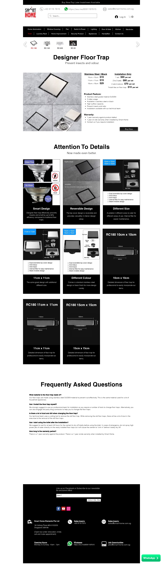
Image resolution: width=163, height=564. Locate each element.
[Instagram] (68, 509)
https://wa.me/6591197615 (82, 9)
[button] (131, 17)
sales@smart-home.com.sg (121, 8)
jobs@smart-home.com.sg (119, 544)
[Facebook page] (58, 509)
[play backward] (25, 44)
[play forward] (137, 44)
